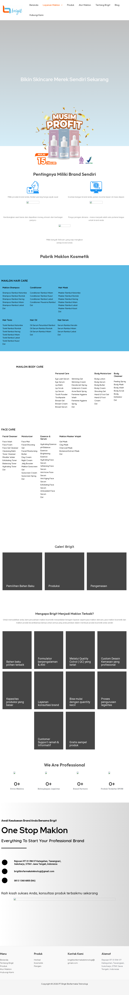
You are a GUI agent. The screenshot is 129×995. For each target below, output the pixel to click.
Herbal (37, 960)
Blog (117, 5)
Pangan (37, 966)
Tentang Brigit (102, 5)
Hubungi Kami (36, 15)
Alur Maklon (85, 5)
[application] (61, 5)
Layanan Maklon (51, 5)
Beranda (33, 5)
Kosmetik (38, 963)
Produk (70, 5)
